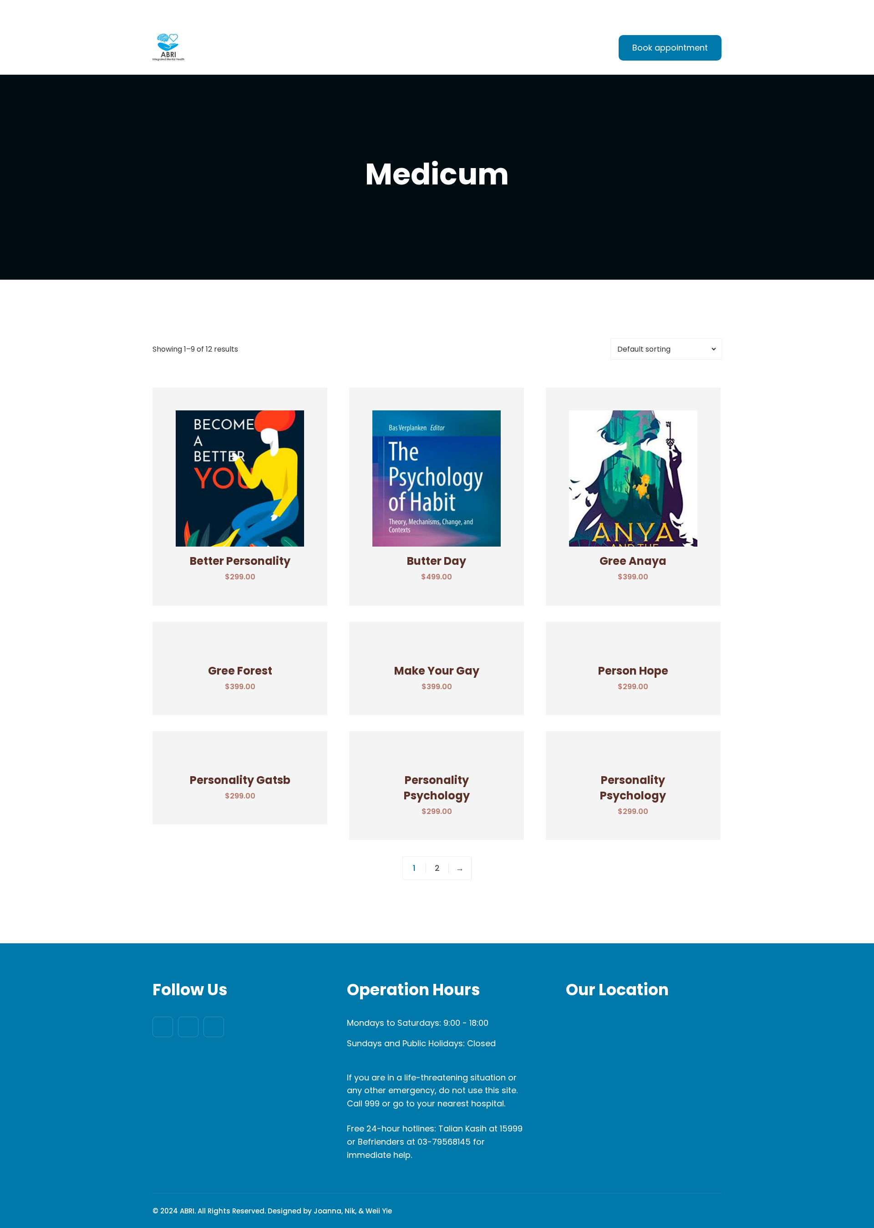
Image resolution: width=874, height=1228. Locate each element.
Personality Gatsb (240, 780)
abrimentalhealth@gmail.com (214, 11)
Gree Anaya (633, 560)
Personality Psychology (437, 788)
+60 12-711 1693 (321, 11)
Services (424, 48)
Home (326, 48)
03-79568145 (444, 1141)
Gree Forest (240, 670)
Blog (518, 48)
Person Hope (633, 670)
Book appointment (670, 47)
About (373, 48)
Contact (566, 48)
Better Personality (240, 560)
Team (475, 48)
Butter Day (436, 560)
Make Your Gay (436, 670)
